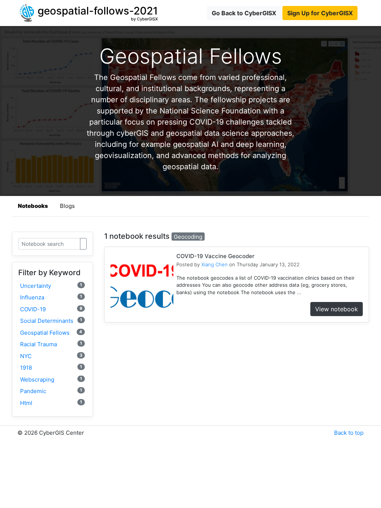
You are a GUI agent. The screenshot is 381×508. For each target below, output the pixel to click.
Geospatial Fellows (51, 332)
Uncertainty (51, 285)
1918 (51, 367)
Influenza (51, 297)
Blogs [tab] (67, 205)
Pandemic (51, 391)
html (51, 402)
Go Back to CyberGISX (244, 13)
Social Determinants (51, 320)
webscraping (51, 379)
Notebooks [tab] (33, 205)
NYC (51, 356)
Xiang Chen (214, 264)
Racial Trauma (51, 344)
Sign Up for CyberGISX (320, 13)
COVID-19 (51, 309)
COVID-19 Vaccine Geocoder (215, 256)
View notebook (336, 309)
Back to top (349, 432)
